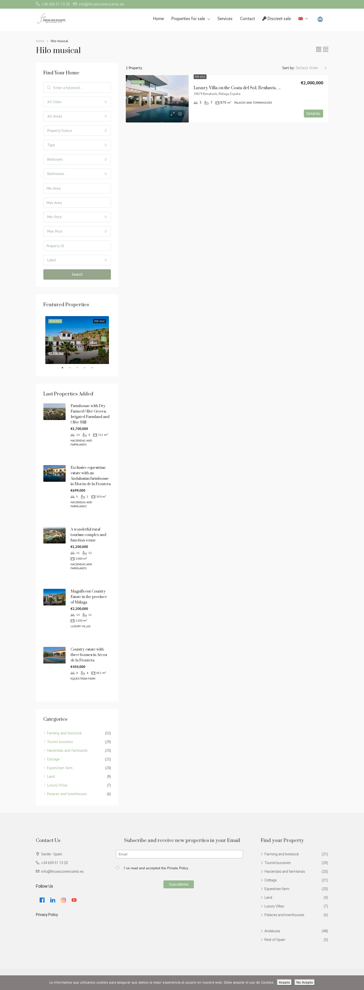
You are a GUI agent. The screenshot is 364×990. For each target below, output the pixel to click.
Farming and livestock (64, 733)
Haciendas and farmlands (67, 750)
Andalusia (272, 931)
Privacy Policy (47, 915)
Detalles (313, 113)
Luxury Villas (57, 785)
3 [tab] (79, 367)
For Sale (200, 76)
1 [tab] (64, 367)
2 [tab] (72, 367)
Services (225, 18)
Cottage (53, 759)
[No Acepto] (357, 982)
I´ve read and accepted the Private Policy (156, 868)
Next (103, 338)
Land (51, 776)
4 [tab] (87, 367)
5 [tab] (94, 367)
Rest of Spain (274, 940)
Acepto (284, 982)
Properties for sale (188, 18)
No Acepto (304, 982)
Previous (50, 338)
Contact (247, 18)
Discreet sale (278, 18)
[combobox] (311, 68)
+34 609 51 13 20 (54, 863)
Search (77, 274)
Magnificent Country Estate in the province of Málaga (89, 597)
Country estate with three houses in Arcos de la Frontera (89, 655)
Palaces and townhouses (67, 793)
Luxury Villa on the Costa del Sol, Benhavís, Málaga (243, 88)
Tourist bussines (60, 741)
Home (158, 18)
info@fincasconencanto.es (62, 871)
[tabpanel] (77, 339)
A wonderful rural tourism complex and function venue (88, 535)
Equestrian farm (60, 767)
